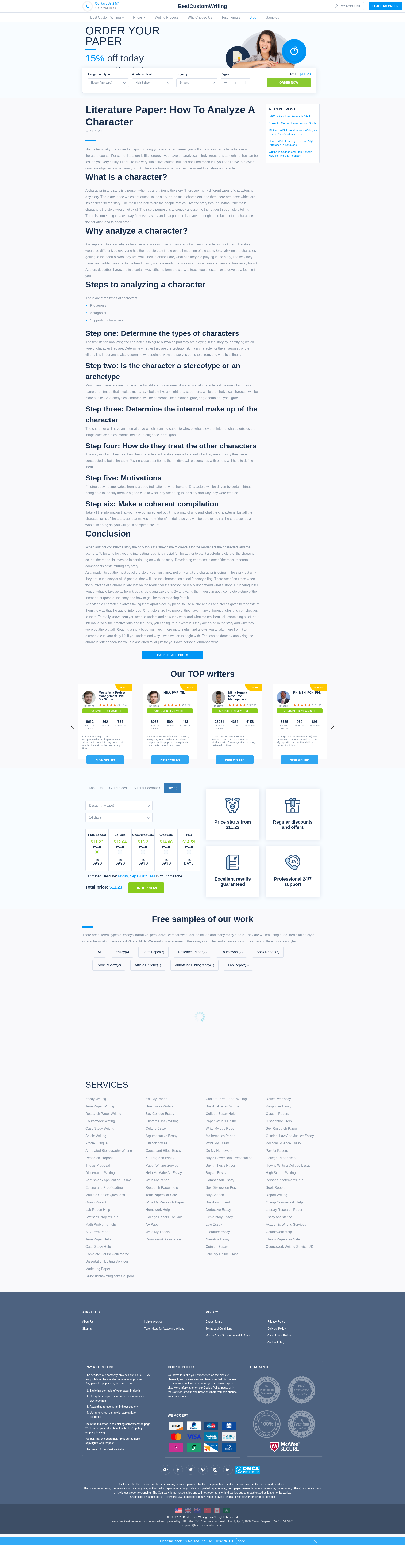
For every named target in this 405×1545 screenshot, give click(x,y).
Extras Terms (214, 1321)
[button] (73, 726)
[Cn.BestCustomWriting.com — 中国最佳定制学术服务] (207, 1510)
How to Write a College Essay (288, 1165)
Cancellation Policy (279, 1335)
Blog (253, 17)
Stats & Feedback (147, 788)
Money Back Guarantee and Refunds (228, 1335)
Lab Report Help (97, 1210)
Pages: (225, 74)
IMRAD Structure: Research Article (290, 116)
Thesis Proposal (97, 1165)
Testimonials (230, 17)
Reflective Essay (278, 1099)
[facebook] (178, 1470)
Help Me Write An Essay (164, 1173)
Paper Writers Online (221, 1121)
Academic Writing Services (286, 1224)
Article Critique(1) (148, 965)
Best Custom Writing (106, 17)
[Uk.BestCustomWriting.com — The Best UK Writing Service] (188, 1510)
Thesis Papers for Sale (283, 1239)
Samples (272, 17)
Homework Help (158, 1210)
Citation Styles (156, 1143)
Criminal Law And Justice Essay (290, 1136)
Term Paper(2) (153, 952)
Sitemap (87, 1328)
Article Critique (96, 1143)
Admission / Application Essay (108, 1180)
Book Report (275, 1187)
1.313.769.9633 (105, 8)
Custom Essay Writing (162, 1121)
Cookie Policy (275, 1342)
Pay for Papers (277, 1150)
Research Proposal (99, 1158)
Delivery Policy (276, 1328)
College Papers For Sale (164, 1217)
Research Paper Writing (103, 1113)
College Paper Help (281, 1158)
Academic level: (142, 74)
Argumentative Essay (161, 1136)
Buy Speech (215, 1195)
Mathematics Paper (220, 1136)
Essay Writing (95, 1099)
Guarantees (118, 788)
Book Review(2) (109, 965)
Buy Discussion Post (221, 1187)
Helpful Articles (153, 1321)
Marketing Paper (97, 1269)
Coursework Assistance (163, 1239)
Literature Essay (218, 1232)
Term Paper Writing (99, 1106)
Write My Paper (157, 1180)
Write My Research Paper (165, 1202)
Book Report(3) (267, 952)
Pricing (172, 788)
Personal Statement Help (284, 1180)
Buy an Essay (216, 1173)
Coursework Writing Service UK (289, 1246)
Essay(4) (122, 952)
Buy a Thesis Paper (220, 1165)
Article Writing (95, 1136)
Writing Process (166, 17)
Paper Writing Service (162, 1165)
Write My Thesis (158, 1232)
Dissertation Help (279, 1121)
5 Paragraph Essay (160, 1158)
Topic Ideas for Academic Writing (164, 1328)
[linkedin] (228, 1470)
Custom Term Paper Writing (226, 1099)
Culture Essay (156, 1128)
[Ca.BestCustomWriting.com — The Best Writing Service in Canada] (217, 1510)
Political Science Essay (283, 1143)
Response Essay (278, 1106)
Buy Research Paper (281, 1128)
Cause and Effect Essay (163, 1150)
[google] (165, 1470)
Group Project (95, 1202)
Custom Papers (277, 1113)
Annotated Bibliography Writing (108, 1150)
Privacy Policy (276, 1321)
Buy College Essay (160, 1113)
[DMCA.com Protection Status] (239, 1470)
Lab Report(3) (238, 965)
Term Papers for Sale (161, 1195)
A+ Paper (153, 1224)
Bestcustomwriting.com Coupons (110, 1276)
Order (385, 6)
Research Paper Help (162, 1187)
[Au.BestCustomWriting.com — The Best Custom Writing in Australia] (197, 1510)
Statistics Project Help (101, 1217)
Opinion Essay (217, 1246)
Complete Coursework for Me (107, 1254)
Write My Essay (217, 1143)
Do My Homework (219, 1150)
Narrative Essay (218, 1239)
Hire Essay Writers (159, 1106)
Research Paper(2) (192, 952)
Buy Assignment (218, 1202)
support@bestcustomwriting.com (202, 1525)
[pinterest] (203, 1470)
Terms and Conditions (219, 1328)
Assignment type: (99, 74)
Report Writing (276, 1195)
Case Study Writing (99, 1128)
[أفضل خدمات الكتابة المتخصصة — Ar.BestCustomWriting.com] (226, 1510)
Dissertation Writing (100, 1173)
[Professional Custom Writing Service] (178, 1510)
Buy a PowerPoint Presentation (229, 1158)
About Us (96, 788)
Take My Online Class (222, 1254)
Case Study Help (98, 1246)
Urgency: (182, 74)
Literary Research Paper (284, 1210)
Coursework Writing (100, 1121)
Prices (138, 17)
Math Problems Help (100, 1224)
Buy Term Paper (97, 1232)
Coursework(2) (231, 952)
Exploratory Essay (219, 1217)
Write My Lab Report (221, 1128)
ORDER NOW (288, 82)
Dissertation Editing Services (107, 1261)
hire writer (105, 759)
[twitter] (190, 1470)
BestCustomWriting (202, 6)
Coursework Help (279, 1232)
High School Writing (281, 1173)
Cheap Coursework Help (284, 1202)
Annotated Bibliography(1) (194, 965)
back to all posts (172, 655)
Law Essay (214, 1224)
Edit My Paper (156, 1099)
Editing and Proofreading (104, 1187)
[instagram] (215, 1470)
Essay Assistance (279, 1217)
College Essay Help (221, 1113)
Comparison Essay (220, 1180)
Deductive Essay (218, 1210)
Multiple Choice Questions (105, 1195)
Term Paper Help (98, 1239)
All (100, 952)
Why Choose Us (200, 17)
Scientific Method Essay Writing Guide (292, 123)
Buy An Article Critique (222, 1106)
